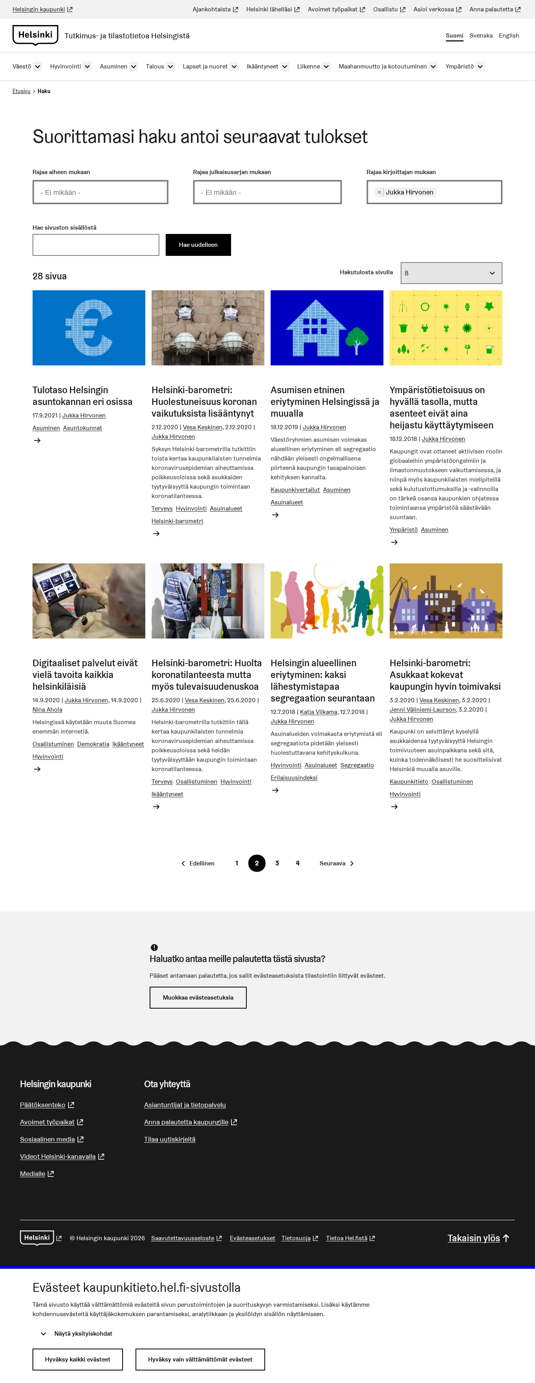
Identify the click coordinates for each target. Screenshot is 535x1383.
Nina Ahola (47, 709)
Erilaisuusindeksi (294, 777)
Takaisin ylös (474, 1238)
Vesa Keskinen (202, 427)
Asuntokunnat (82, 428)
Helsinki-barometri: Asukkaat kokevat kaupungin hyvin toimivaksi (445, 674)
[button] (198, 863)
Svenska (481, 35)
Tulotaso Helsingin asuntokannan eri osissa (83, 396)
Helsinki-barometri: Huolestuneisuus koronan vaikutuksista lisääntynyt (204, 401)
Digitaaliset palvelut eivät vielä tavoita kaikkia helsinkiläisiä (85, 674)
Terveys (162, 508)
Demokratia (93, 744)
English (509, 35)
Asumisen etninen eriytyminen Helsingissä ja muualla (325, 401)
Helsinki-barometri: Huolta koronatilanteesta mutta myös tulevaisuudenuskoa (207, 674)
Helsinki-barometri (177, 521)
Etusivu (22, 91)
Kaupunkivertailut (295, 490)
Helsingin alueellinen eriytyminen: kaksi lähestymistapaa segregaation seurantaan (323, 680)
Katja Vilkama (318, 712)
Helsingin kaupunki (43, 9)
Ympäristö (404, 529)
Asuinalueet (226, 508)
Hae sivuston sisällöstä (64, 227)
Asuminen (46, 428)
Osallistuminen (53, 744)
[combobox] (100, 191)
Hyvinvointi (191, 508)
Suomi (454, 35)
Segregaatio (357, 765)
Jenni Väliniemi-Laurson (423, 709)
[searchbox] (102, 192)
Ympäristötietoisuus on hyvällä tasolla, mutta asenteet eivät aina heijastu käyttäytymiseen (441, 407)
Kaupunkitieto (409, 781)
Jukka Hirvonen (84, 415)
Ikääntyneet (128, 744)
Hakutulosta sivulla (366, 272)
